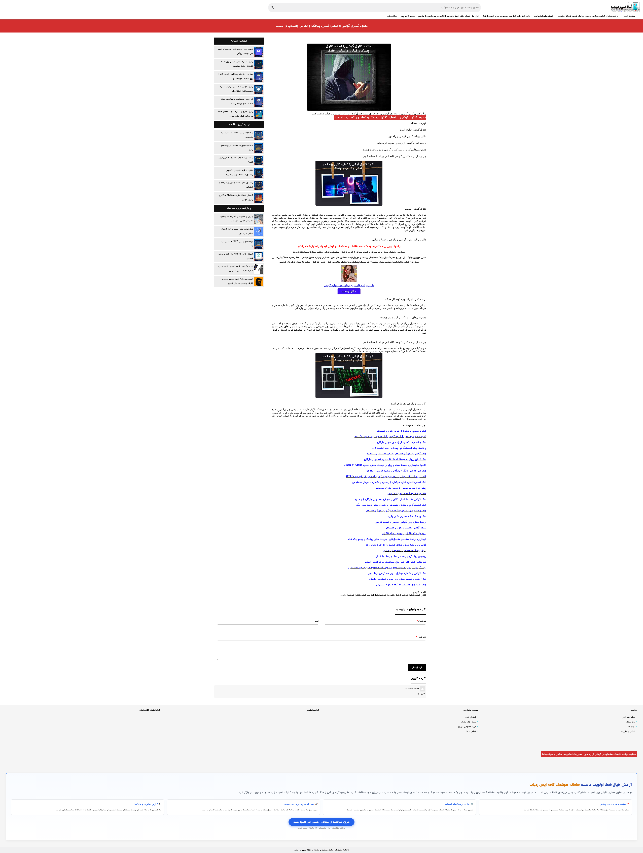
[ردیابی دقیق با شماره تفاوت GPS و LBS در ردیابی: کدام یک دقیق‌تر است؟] (258, 114)
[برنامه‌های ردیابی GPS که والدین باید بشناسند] (258, 135)
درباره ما (631, 726)
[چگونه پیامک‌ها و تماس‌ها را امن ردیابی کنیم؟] (258, 160)
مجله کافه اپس (407, 16)
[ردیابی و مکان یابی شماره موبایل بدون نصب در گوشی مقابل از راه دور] (258, 219)
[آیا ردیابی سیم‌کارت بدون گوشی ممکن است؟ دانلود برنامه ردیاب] (258, 102)
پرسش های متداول (468, 722)
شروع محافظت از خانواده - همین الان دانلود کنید (321, 822)
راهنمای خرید (470, 717)
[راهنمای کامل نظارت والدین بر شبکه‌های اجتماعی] (258, 185)
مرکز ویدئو (630, 722)
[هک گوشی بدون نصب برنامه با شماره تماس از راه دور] (258, 232)
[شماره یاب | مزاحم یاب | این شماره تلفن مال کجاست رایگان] (258, 52)
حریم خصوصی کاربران (467, 726)
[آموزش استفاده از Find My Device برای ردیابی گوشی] (258, 198)
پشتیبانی (392, 16)
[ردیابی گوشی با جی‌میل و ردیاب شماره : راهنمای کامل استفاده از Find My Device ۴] (258, 89)
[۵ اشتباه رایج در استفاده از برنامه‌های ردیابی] (258, 148)
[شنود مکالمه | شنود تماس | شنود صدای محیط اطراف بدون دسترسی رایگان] (258, 269)
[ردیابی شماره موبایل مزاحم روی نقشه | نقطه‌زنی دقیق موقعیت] (258, 64)
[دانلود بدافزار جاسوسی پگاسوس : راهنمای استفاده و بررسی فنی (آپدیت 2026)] (258, 173)
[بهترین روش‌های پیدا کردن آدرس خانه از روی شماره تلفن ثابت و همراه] (258, 77)
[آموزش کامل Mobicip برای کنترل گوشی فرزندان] (258, 257)
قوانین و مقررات (628, 731)
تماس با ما (471, 731)
